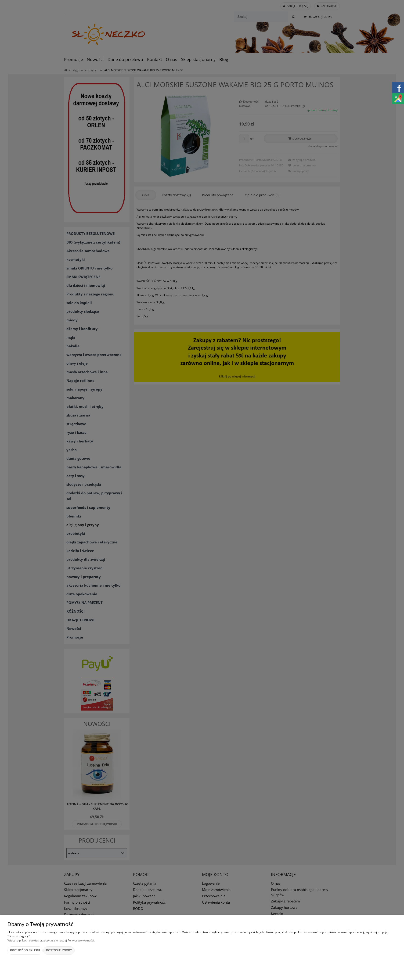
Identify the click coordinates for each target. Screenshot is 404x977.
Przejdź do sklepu (25, 950)
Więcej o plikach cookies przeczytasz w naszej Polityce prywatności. (51, 940)
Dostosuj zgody (59, 950)
